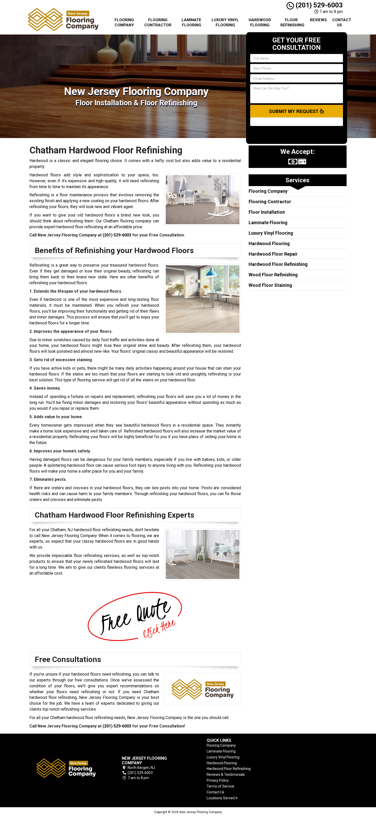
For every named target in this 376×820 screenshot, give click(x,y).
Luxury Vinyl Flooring (225, 22)
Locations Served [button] (221, 798)
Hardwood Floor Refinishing (278, 264)
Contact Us (341, 22)
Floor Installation (267, 212)
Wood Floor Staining (270, 285)
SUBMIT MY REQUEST (294, 111)
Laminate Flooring (191, 22)
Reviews (318, 20)
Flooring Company (124, 22)
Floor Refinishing (292, 22)
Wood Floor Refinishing (273, 274)
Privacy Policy (218, 780)
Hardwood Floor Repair (273, 254)
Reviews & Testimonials (226, 774)
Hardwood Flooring (260, 22)
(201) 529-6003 (318, 5)
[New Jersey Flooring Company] (66, 768)
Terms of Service (220, 786)
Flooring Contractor (157, 22)
